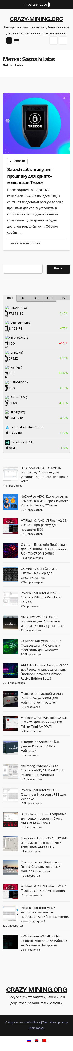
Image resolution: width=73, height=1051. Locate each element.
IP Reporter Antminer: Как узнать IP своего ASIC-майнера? (40, 746)
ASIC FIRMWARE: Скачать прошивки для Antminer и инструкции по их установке (42, 621)
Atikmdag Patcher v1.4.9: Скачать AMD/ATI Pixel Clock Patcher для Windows (42, 770)
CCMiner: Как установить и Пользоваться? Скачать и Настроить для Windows (41, 645)
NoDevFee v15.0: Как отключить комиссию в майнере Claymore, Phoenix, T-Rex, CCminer (45, 500)
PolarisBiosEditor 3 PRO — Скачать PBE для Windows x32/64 (41, 597)
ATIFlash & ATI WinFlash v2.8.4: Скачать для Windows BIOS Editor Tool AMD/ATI (44, 722)
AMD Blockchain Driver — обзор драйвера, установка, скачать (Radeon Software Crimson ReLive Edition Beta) (44, 672)
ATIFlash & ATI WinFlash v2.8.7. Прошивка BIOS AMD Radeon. (44, 888)
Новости (19, 161)
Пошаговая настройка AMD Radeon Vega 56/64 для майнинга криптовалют (42, 698)
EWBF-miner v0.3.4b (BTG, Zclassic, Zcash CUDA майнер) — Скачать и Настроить (44, 940)
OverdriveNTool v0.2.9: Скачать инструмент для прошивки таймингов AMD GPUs (44, 842)
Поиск (58, 268)
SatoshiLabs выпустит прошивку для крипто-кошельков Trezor (29, 176)
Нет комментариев (25, 243)
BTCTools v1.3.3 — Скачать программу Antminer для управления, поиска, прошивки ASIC (44, 474)
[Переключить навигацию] (16, 41)
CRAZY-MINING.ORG (36, 19)
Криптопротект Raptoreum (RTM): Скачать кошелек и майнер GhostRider (41, 866)
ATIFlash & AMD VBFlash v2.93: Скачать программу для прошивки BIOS (44, 525)
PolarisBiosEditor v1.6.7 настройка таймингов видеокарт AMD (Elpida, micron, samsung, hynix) (45, 914)
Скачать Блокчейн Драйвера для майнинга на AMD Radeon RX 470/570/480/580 (44, 549)
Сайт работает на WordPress (23, 1022)
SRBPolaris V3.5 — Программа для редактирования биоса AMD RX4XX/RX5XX (43, 818)
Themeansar (36, 1028)
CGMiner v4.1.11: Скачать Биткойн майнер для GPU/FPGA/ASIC (39, 573)
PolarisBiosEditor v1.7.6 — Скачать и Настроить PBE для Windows (43, 794)
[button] (53, 40)
